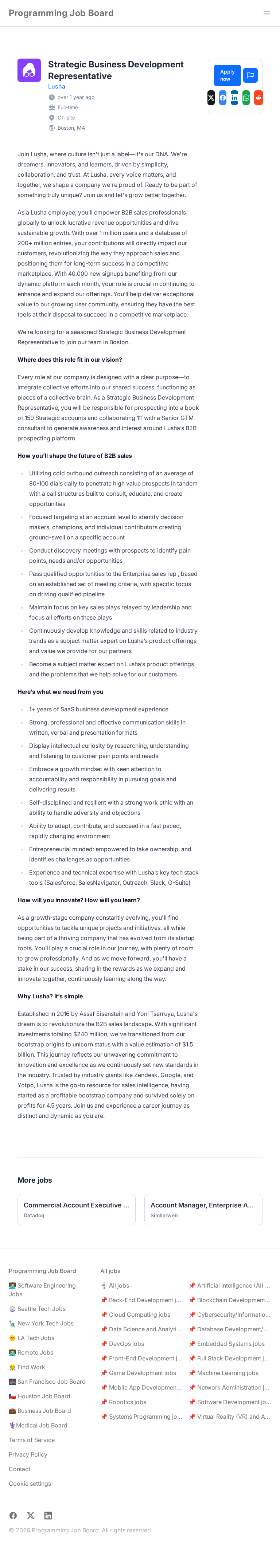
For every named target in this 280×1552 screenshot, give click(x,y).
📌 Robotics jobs (123, 1402)
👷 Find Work (27, 1367)
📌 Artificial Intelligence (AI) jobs (229, 1285)
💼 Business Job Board (40, 1410)
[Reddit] (258, 97)
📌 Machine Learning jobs (223, 1372)
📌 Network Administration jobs (229, 1387)
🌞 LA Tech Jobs (31, 1337)
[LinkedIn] (234, 97)
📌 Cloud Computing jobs (135, 1314)
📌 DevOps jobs (122, 1343)
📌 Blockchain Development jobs (229, 1300)
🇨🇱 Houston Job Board (39, 1396)
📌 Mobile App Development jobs (141, 1387)
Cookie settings (30, 1483)
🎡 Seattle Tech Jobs (37, 1308)
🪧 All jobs (114, 1285)
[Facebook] (222, 97)
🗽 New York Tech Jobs (41, 1323)
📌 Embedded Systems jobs (226, 1343)
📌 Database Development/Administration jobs (229, 1329)
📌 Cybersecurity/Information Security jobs (229, 1314)
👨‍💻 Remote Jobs (31, 1352)
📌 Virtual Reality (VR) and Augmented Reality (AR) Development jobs (229, 1416)
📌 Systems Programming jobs (141, 1416)
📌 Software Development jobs (229, 1402)
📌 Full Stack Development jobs (229, 1358)
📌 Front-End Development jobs (141, 1358)
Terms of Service (32, 1439)
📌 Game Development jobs (138, 1372)
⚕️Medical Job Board (38, 1425)
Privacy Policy (28, 1454)
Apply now (227, 75)
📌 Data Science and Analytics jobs (141, 1329)
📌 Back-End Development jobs (141, 1300)
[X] (211, 97)
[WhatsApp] (246, 97)
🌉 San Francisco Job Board (47, 1381)
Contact (19, 1469)
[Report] (250, 75)
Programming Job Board (61, 13)
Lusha (56, 86)
